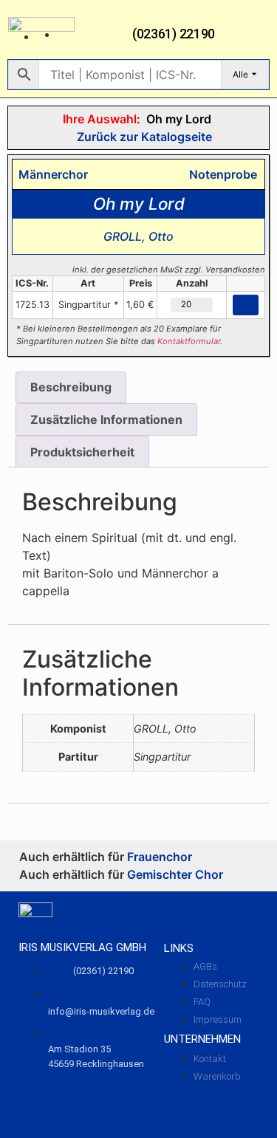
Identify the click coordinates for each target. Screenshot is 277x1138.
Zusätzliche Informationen (106, 419)
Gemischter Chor (175, 874)
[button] (258, 34)
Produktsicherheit (82, 452)
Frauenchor (159, 856)
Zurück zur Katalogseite (143, 136)
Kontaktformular (188, 341)
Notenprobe (220, 174)
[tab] (71, 387)
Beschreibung (71, 387)
